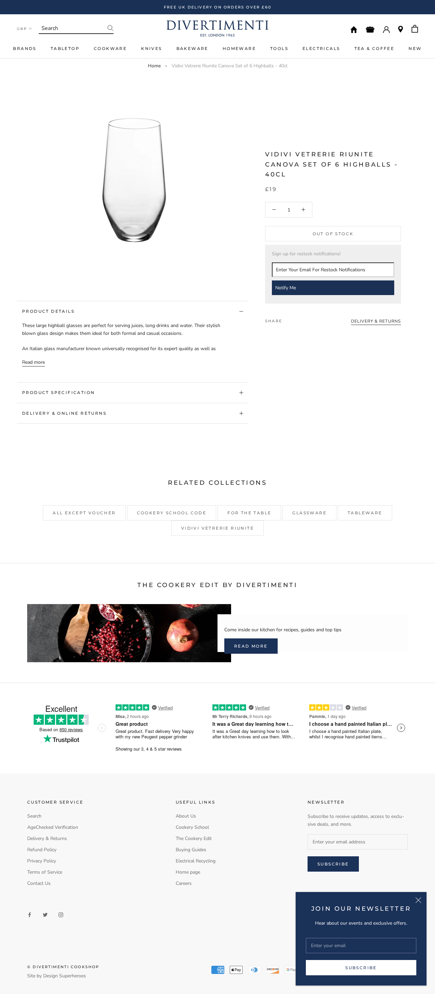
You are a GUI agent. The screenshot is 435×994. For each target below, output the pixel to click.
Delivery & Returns (47, 838)
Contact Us (39, 883)
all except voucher (84, 512)
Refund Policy (41, 849)
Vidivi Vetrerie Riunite (217, 528)
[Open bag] (415, 29)
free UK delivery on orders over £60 (217, 7)
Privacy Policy (41, 861)
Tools (279, 48)
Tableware (365, 512)
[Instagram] (60, 915)
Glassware (309, 512)
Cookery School (192, 827)
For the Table (249, 512)
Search (34, 816)
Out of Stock (333, 233)
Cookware (110, 48)
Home (154, 66)
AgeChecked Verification (52, 827)
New (415, 48)
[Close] (418, 900)
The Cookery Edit (194, 838)
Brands (24, 48)
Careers (184, 883)
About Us (186, 816)
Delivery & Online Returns (64, 413)
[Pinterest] (306, 319)
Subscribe (361, 967)
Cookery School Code (172, 512)
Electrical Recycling (195, 861)
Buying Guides (191, 849)
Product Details (48, 311)
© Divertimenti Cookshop (63, 966)
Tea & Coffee (374, 48)
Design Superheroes (64, 976)
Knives (151, 48)
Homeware (239, 48)
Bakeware (192, 48)
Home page (188, 872)
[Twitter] (297, 319)
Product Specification (58, 392)
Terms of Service (44, 872)
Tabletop (65, 48)
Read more (33, 362)
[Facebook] (288, 319)
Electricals (321, 48)
